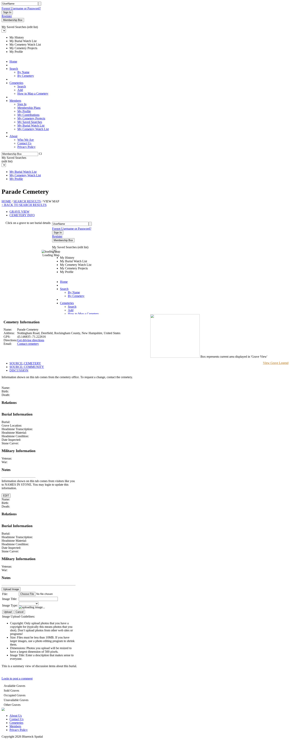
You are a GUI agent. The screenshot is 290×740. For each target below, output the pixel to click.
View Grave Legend (275, 363)
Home (13, 61)
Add (20, 90)
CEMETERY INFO (22, 215)
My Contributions (28, 115)
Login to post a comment (17, 678)
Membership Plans (28, 107)
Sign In (21, 104)
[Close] (40, 153)
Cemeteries (16, 83)
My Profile (24, 111)
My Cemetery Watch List (33, 129)
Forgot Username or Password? (21, 8)
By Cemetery (25, 75)
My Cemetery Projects (31, 118)
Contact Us (24, 143)
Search (13, 68)
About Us (15, 715)
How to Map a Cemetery (32, 93)
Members (15, 100)
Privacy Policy (26, 147)
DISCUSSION (18, 370)
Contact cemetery (28, 343)
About (13, 136)
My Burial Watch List (30, 125)
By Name (23, 72)
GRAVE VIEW (19, 211)
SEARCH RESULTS (27, 201)
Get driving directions (30, 340)
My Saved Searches (29, 122)
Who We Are (25, 139)
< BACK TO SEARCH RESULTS (24, 205)
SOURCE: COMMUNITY (26, 367)
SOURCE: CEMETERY (25, 363)
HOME (6, 201)
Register (7, 16)
